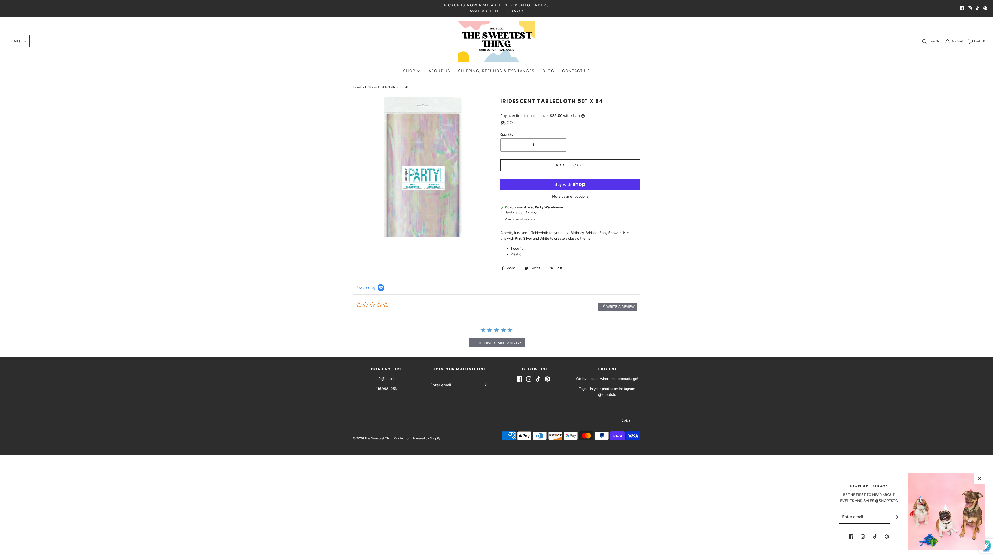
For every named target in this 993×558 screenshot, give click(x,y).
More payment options (570, 196)
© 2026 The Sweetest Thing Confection (381, 438)
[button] (19, 41)
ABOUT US (439, 71)
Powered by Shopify (426, 438)
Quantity (506, 134)
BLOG (548, 71)
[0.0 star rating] (384, 304)
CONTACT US (576, 71)
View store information (520, 219)
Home (357, 87)
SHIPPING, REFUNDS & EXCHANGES (496, 71)
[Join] (485, 385)
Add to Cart (570, 165)
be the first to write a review (496, 342)
